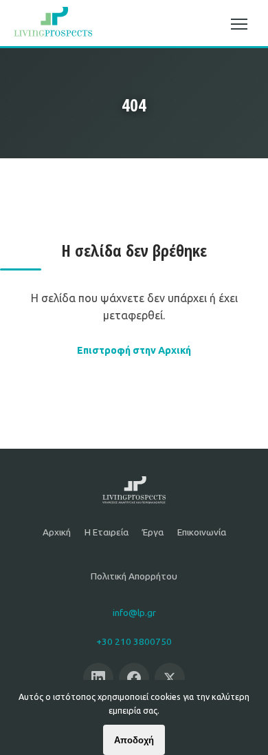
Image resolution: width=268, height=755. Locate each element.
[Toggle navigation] (239, 24)
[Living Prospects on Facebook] (134, 678)
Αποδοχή (134, 740)
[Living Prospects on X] (170, 678)
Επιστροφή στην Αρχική (134, 350)
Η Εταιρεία (107, 532)
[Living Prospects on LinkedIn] (98, 678)
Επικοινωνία (201, 532)
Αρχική (57, 532)
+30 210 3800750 (134, 641)
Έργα (153, 532)
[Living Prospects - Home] (53, 24)
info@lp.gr (134, 612)
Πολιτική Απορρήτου (134, 576)
